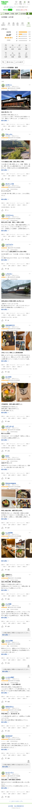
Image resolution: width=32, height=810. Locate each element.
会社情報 (10, 806)
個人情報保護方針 (19, 806)
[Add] (28, 18)
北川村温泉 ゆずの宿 (7, 17)
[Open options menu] (30, 85)
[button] (5, 74)
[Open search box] (3, 62)
